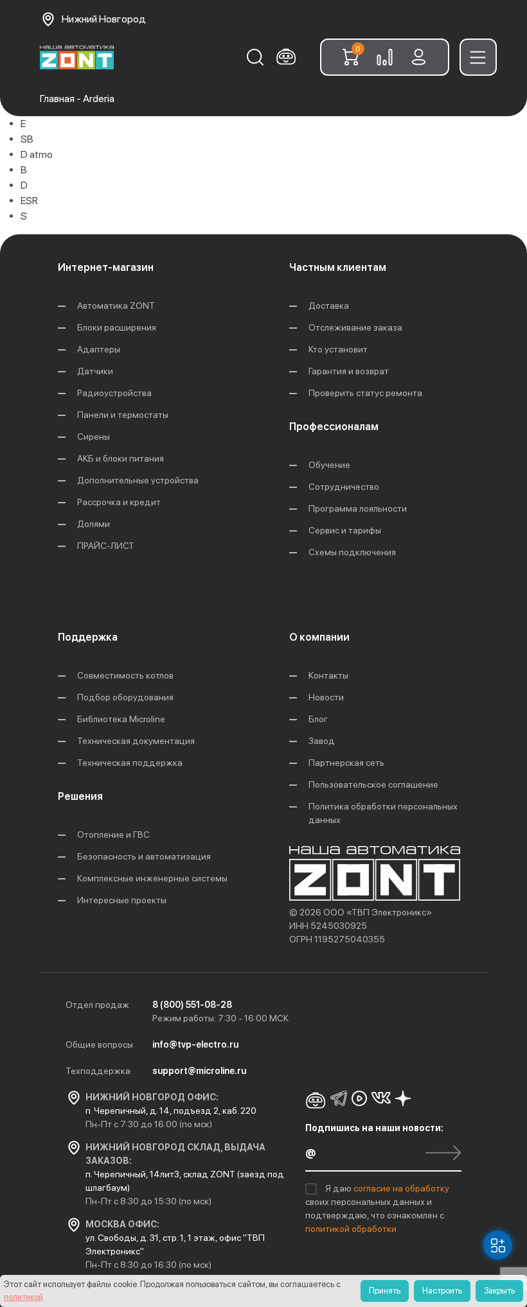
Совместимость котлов (125, 675)
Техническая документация (136, 741)
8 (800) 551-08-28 (192, 1005)
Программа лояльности (357, 508)
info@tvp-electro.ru (195, 1044)
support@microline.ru (199, 1071)
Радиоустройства (114, 393)
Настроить (442, 1290)
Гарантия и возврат (348, 371)
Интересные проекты (121, 900)
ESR (29, 201)
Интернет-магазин (106, 267)
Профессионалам (334, 426)
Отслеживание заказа (355, 327)
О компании (319, 637)
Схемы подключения (352, 552)
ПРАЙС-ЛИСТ (105, 546)
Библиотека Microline (121, 719)
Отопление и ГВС (113, 834)
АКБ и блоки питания (120, 458)
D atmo (37, 154)
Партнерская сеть (346, 762)
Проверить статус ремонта (365, 393)
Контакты (328, 675)
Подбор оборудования (125, 697)
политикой (23, 1297)
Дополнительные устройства (138, 480)
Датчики (95, 371)
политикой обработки (351, 1229)
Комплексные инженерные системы (152, 878)
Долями (93, 524)
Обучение (329, 465)
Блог (318, 719)
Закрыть (499, 1290)
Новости (326, 697)
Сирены (93, 436)
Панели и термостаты (122, 415)
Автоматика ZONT (116, 305)
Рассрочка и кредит (119, 502)
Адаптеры (98, 349)
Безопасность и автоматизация (144, 856)
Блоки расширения (116, 327)
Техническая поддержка (130, 762)
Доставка (328, 305)
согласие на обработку (401, 1188)
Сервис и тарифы (344, 530)
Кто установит (338, 349)
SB (27, 139)
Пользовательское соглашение (373, 784)
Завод (321, 741)
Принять (384, 1290)
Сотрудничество (343, 486)
